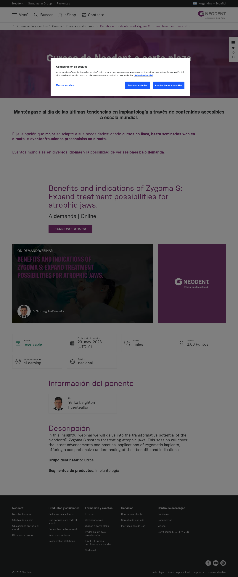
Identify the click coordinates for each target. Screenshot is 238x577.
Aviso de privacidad (143, 75)
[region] (120, 77)
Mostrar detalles (65, 85)
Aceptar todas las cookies (168, 85)
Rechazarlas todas (137, 85)
